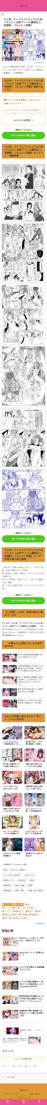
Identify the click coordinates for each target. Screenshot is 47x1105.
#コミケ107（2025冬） (12, 875)
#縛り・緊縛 (19, 885)
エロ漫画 (20, 904)
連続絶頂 (35, 915)
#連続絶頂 (7, 890)
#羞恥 (30, 885)
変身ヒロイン (20, 911)
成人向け (31, 911)
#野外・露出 (19, 890)
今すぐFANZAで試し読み (23, 135)
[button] (44, 1077)
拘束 (39, 911)
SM (28, 904)
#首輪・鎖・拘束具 (35, 890)
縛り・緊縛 (17, 915)
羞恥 (26, 915)
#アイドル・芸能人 (18, 870)
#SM (5, 870)
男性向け (7, 915)
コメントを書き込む (23, 1059)
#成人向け (22, 880)
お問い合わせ (35, 1094)
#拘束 (32, 880)
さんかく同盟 (9, 904)
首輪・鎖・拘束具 (21, 918)
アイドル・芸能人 (10, 908)
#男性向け (7, 885)
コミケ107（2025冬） (27, 908)
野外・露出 (8, 918)
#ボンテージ (29, 875)
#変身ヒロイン (9, 880)
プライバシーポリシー (12, 1094)
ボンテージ (8, 911)
